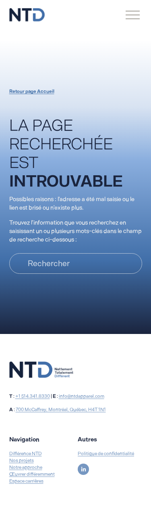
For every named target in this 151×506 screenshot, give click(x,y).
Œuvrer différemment (32, 474)
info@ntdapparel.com (81, 396)
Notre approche (25, 467)
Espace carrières (26, 481)
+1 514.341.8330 (32, 396)
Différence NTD (25, 453)
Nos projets (21, 460)
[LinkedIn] (83, 469)
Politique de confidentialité (106, 453)
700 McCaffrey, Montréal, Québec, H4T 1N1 (61, 409)
